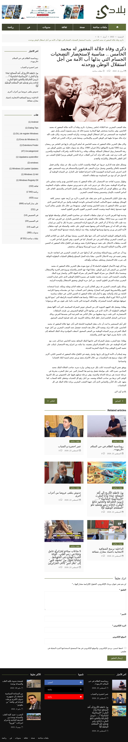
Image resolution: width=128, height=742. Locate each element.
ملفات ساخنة (100, 27)
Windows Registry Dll (28, 180)
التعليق (122, 590)
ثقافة (64, 27)
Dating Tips (33, 128)
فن (28, 27)
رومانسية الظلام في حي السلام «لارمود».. (25, 60)
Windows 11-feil (31, 174)
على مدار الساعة (31, 203)
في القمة (34, 227)
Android (34, 122)
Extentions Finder (30, 145)
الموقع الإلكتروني (119, 637)
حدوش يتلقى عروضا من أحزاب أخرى (23, 92)
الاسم (123, 614)
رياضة (11, 27)
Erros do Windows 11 (28, 139)
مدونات (46, 27)
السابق (118, 401)
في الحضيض (33, 215)
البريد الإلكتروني (119, 625)
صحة (82, 27)
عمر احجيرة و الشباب (69, 446)
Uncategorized (31, 151)
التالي (52, 401)
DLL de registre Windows (27, 134)
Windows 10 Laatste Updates (25, 169)
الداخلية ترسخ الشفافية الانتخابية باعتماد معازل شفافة (22, 99)
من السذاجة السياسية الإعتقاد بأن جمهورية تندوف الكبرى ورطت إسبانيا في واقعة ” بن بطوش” (14, 699)
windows (34, 163)
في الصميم (33, 221)
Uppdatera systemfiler (28, 157)
